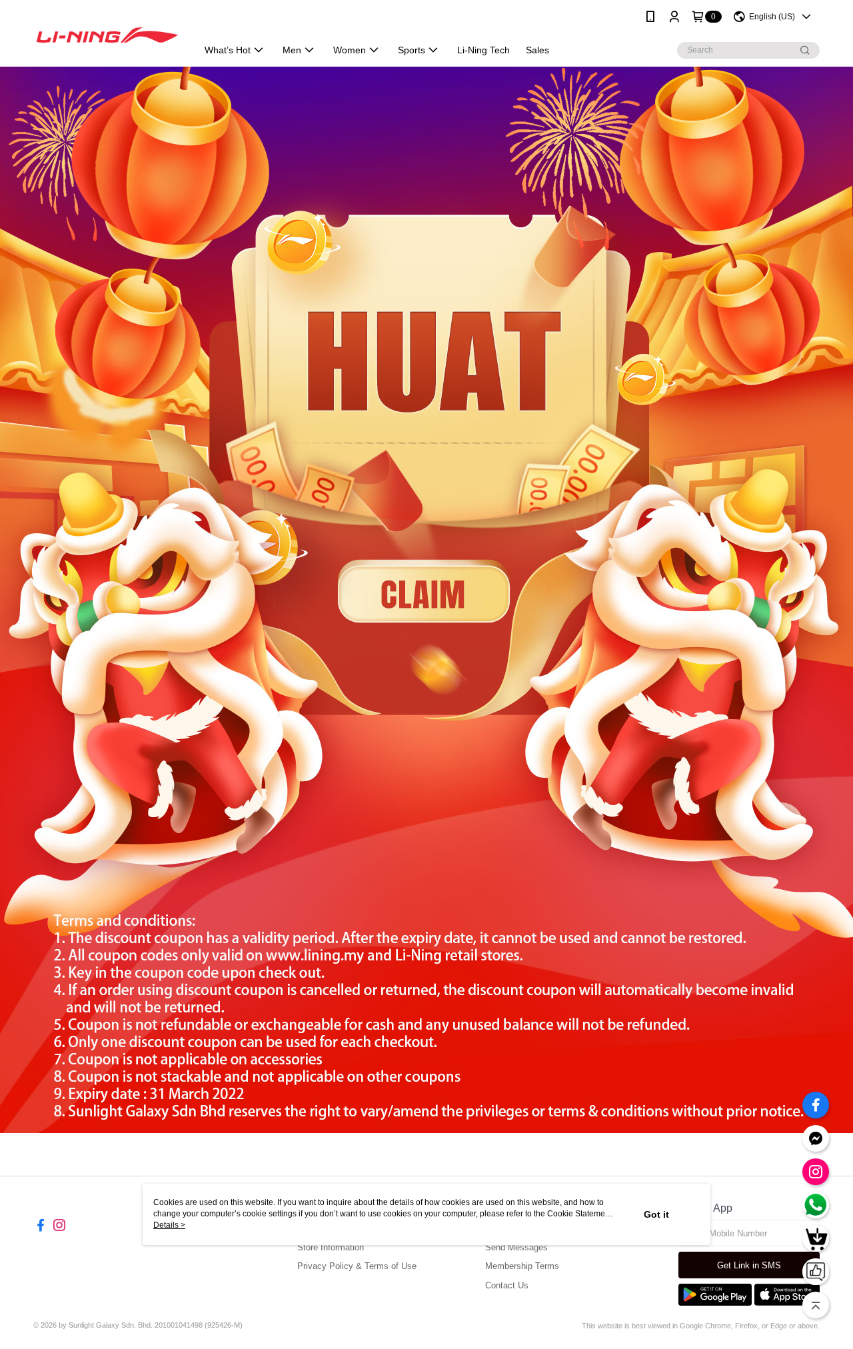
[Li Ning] (107, 35)
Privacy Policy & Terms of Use (357, 1266)
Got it (656, 1214)
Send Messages (516, 1247)
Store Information (330, 1247)
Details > (169, 1225)
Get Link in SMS (749, 1265)
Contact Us (506, 1285)
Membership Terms (522, 1266)
